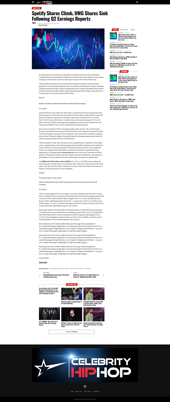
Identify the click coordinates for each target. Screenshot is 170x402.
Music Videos (87, 391)
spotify (82, 268)
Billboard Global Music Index (59, 268)
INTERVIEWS (96, 391)
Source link (43, 262)
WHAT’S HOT (79, 391)
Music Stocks (74, 268)
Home (72, 391)
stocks (88, 268)
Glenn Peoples (43, 25)
